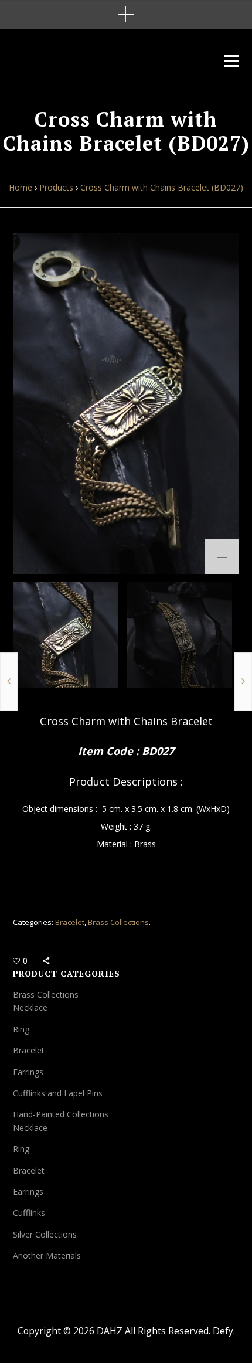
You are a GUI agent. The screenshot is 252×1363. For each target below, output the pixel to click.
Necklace (30, 1007)
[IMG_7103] (179, 635)
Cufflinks (29, 1212)
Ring (21, 1029)
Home (20, 187)
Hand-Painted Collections (60, 1114)
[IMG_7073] (126, 403)
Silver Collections (45, 1234)
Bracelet (69, 922)
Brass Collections (118, 922)
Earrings (28, 1072)
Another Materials (47, 1255)
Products (56, 187)
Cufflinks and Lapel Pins (58, 1093)
